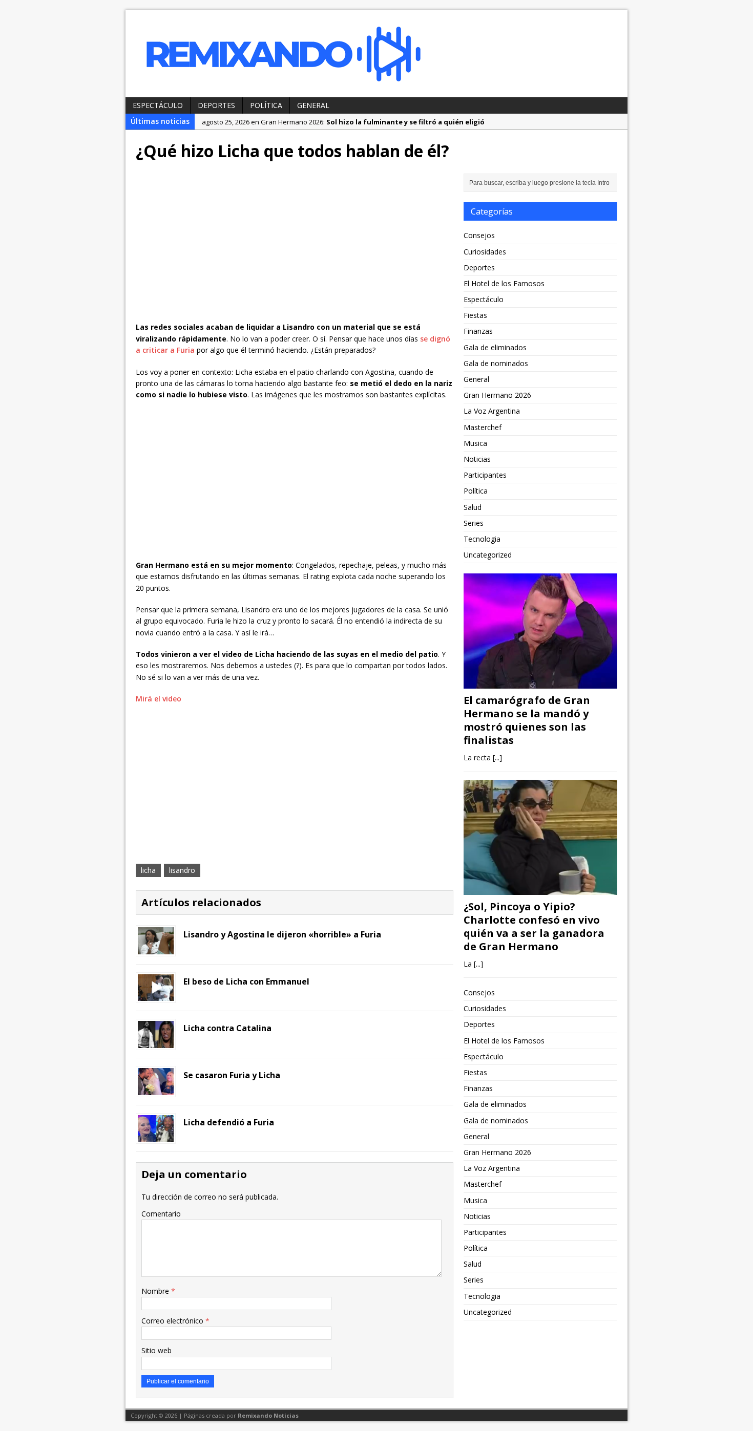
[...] (497, 757)
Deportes (216, 105)
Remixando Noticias (268, 1415)
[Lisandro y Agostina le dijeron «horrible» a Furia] (156, 948)
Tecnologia (482, 539)
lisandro (182, 870)
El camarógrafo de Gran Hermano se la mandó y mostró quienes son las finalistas (527, 720)
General (313, 105)
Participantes (485, 475)
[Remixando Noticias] (377, 53)
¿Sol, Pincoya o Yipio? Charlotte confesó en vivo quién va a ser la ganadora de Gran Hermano (534, 926)
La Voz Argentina (492, 411)
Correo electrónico (173, 1321)
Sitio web (156, 1350)
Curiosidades (485, 252)
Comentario (161, 1214)
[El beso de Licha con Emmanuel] (156, 995)
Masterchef (482, 427)
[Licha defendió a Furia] (156, 1136)
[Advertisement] (294, 244)
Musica (475, 443)
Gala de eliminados (495, 347)
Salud (473, 507)
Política (266, 105)
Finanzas (478, 331)
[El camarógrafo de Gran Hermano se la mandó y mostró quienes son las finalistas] (540, 683)
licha (148, 870)
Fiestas (475, 315)
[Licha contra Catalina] (156, 1042)
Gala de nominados (496, 363)
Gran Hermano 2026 (497, 395)
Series (474, 523)
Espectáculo (158, 105)
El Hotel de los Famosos (504, 283)
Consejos (479, 235)
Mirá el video (158, 698)
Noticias (477, 459)
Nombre (156, 1291)
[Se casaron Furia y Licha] (156, 1089)
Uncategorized (488, 555)
